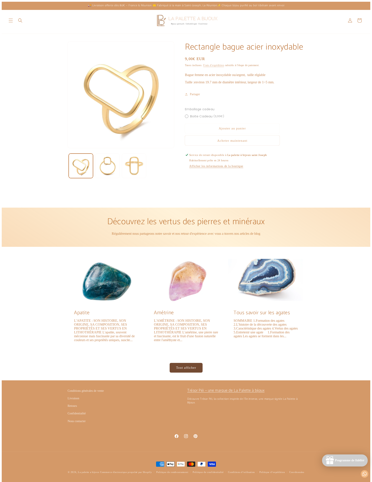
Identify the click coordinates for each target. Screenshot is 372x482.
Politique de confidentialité (208, 472)
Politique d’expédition (272, 472)
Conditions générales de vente (86, 390)
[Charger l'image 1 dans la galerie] (81, 166)
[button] (11, 20)
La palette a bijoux (88, 472)
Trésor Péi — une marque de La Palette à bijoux (226, 390)
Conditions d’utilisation (241, 472)
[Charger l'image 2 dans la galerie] (107, 166)
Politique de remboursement (172, 472)
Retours (72, 405)
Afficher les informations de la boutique (216, 166)
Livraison (73, 398)
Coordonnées (296, 472)
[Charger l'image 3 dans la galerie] (134, 166)
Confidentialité (77, 413)
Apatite (82, 312)
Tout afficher (186, 367)
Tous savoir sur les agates (262, 312)
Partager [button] (195, 94)
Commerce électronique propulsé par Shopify (126, 472)
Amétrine (164, 312)
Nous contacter (77, 421)
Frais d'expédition (213, 65)
